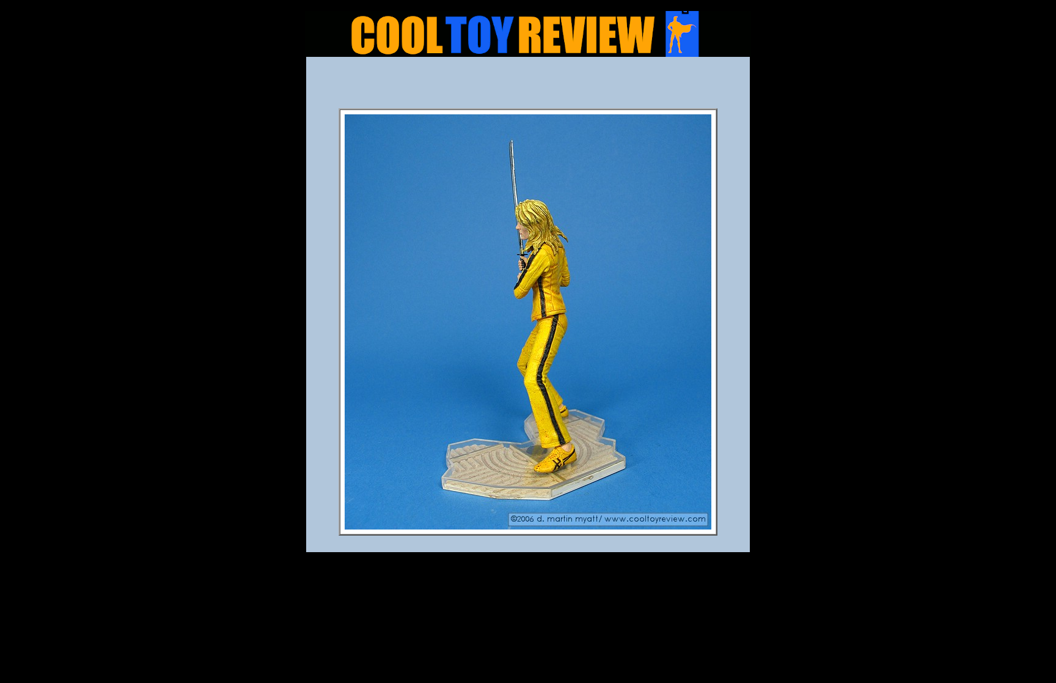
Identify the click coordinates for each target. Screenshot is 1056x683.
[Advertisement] (528, 86)
